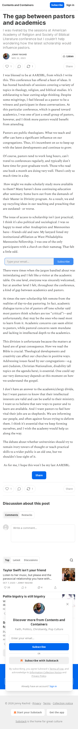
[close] (67, 604)
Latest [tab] (16, 560)
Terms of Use (56, 668)
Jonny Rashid (19, 54)
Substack (21, 721)
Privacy (36, 703)
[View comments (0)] (19, 66)
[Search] (71, 560)
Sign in (70, 5)
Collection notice (63, 703)
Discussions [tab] (31, 560)
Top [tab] (7, 560)
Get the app (57, 712)
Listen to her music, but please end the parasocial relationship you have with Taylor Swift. (27, 576)
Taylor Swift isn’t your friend (24, 570)
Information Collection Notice (46, 672)
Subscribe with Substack (41, 660)
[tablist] (18, 515)
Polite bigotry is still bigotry (24, 596)
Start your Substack (29, 712)
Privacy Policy (39, 676)
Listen (70, 56)
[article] (39, 579)
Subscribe (57, 5)
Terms (47, 703)
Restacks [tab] (27, 515)
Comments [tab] (11, 515)
